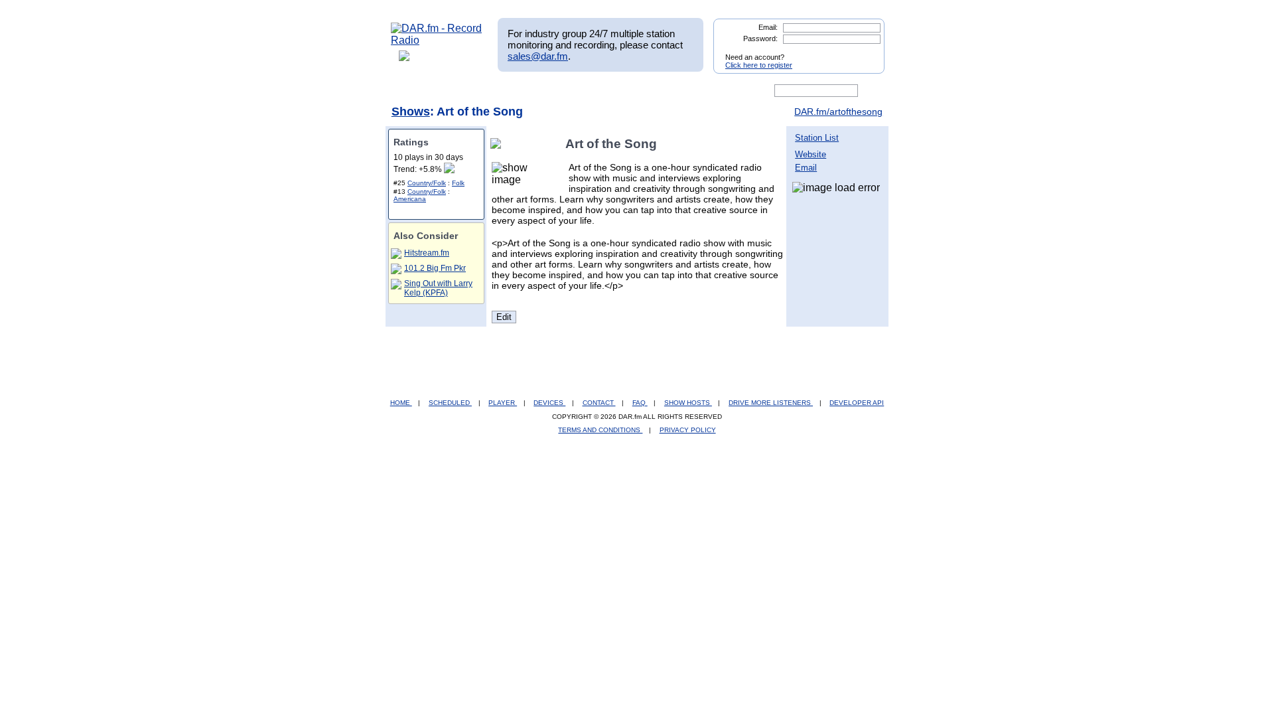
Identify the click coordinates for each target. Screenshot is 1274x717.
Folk (458, 183)
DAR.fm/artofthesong (838, 111)
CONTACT (599, 402)
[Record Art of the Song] (498, 144)
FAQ (640, 402)
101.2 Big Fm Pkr (435, 268)
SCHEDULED (450, 402)
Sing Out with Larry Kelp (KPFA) (438, 288)
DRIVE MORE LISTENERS (771, 402)
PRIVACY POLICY (688, 430)
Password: (760, 38)
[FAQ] (648, 91)
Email (806, 168)
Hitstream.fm (426, 253)
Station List (817, 138)
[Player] (543, 91)
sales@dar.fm (538, 56)
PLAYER (502, 402)
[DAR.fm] (437, 40)
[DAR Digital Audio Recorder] (413, 91)
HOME (401, 402)
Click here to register (758, 65)
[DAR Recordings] (478, 91)
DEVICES (549, 402)
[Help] (598, 91)
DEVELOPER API (856, 402)
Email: (768, 27)
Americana (409, 198)
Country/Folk (426, 183)
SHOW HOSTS (688, 402)
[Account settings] (701, 91)
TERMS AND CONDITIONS (600, 430)
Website (810, 154)
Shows (410, 111)
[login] (864, 52)
